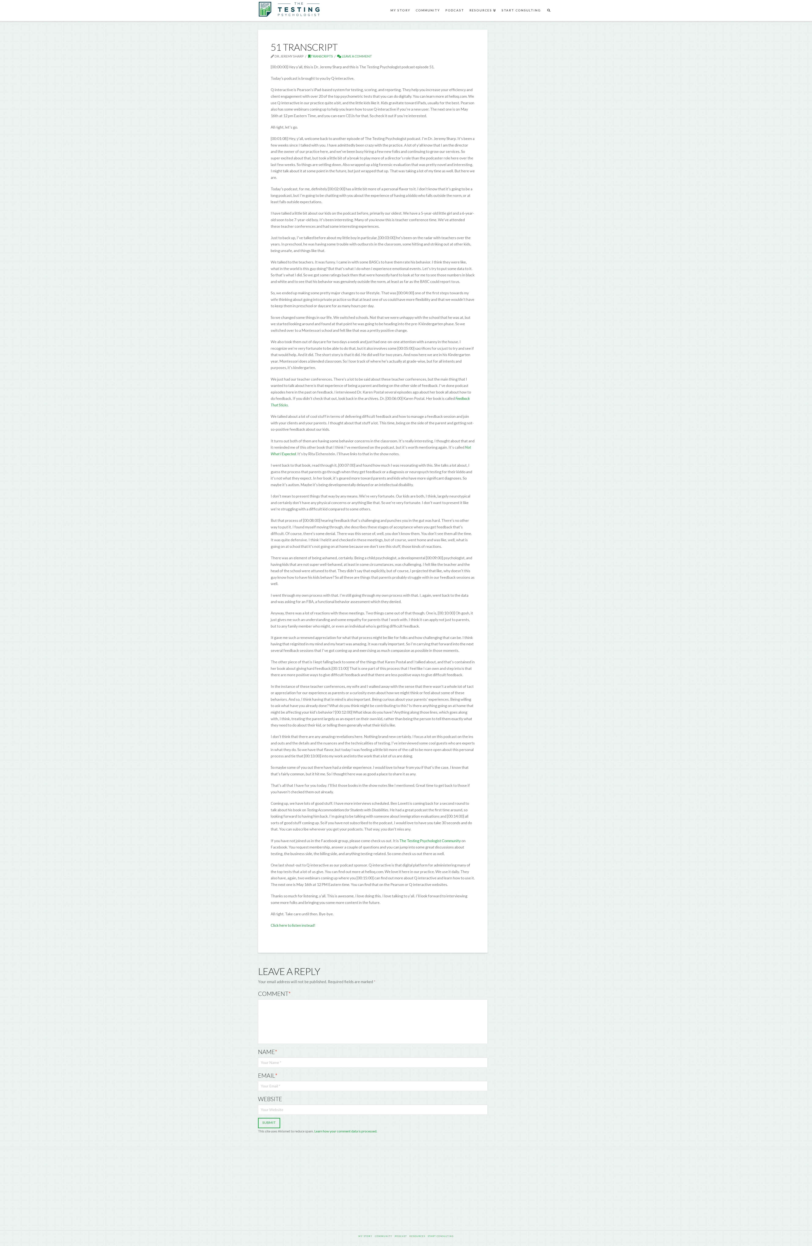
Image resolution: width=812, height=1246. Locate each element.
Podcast (401, 1236)
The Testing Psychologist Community (430, 840)
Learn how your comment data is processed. (345, 1131)
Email (267, 1075)
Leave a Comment (356, 56)
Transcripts (322, 56)
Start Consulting (441, 1236)
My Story (365, 1236)
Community (383, 1236)
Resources (417, 1236)
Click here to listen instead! (293, 925)
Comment (274, 993)
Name (267, 1051)
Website (270, 1098)
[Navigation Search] (548, 10)
